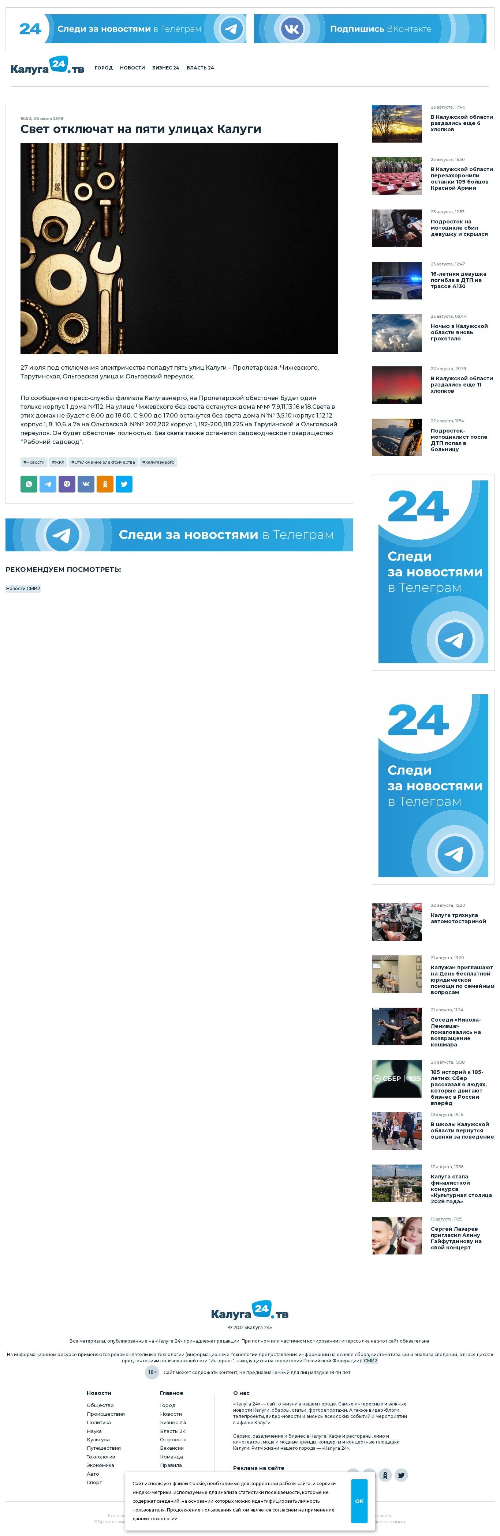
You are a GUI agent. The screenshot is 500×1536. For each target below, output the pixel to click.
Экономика (100, 1465)
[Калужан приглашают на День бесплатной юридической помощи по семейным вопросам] (397, 974)
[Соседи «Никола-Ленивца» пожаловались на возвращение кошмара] (397, 1026)
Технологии (101, 1457)
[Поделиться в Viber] (67, 484)
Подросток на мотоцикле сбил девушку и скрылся (459, 228)
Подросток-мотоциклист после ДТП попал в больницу (459, 440)
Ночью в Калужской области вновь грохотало (459, 332)
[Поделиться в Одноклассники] (105, 484)
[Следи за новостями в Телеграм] (179, 534)
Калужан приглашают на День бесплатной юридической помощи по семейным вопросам (463, 980)
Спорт (94, 1482)
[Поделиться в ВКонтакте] (86, 484)
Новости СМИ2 (23, 588)
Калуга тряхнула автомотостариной (458, 918)
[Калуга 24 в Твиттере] (401, 1475)
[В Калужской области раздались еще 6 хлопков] (397, 124)
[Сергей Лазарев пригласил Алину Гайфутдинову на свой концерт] (397, 1235)
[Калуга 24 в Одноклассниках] (385, 1475)
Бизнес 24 (165, 68)
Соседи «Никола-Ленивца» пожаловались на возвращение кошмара (456, 1032)
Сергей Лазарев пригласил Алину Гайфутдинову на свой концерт (456, 1238)
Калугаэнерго (159, 462)
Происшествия (106, 1414)
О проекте (173, 1439)
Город (104, 68)
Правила (171, 1465)
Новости (132, 68)
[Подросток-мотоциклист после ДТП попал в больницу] (397, 437)
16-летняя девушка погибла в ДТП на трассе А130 (458, 280)
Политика (99, 1422)
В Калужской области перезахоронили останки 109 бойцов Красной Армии (462, 178)
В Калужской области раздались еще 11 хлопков (462, 384)
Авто (93, 1474)
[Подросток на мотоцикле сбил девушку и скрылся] (397, 228)
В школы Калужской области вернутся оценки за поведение (462, 1130)
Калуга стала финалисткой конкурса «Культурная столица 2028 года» (461, 1189)
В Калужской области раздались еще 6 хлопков (462, 123)
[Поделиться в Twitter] (124, 484)
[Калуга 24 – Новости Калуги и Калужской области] (47, 65)
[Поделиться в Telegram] (48, 484)
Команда (171, 1457)
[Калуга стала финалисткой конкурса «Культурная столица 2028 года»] (397, 1183)
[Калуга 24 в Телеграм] (130, 28)
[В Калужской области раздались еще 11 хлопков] (397, 385)
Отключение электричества (104, 462)
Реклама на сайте (258, 1468)
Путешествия (104, 1448)
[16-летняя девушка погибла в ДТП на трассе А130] (397, 280)
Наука (94, 1431)
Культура (98, 1439)
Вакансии (172, 1448)
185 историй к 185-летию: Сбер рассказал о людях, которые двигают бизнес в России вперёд (459, 1087)
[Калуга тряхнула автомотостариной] (397, 922)
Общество (100, 1405)
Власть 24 (200, 68)
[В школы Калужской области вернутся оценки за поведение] (397, 1131)
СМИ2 (370, 1360)
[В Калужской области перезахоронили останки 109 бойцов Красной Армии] (397, 176)
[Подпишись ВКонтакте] (370, 28)
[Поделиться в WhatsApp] (29, 484)
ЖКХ (59, 462)
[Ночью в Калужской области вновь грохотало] (397, 333)
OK (359, 1501)
